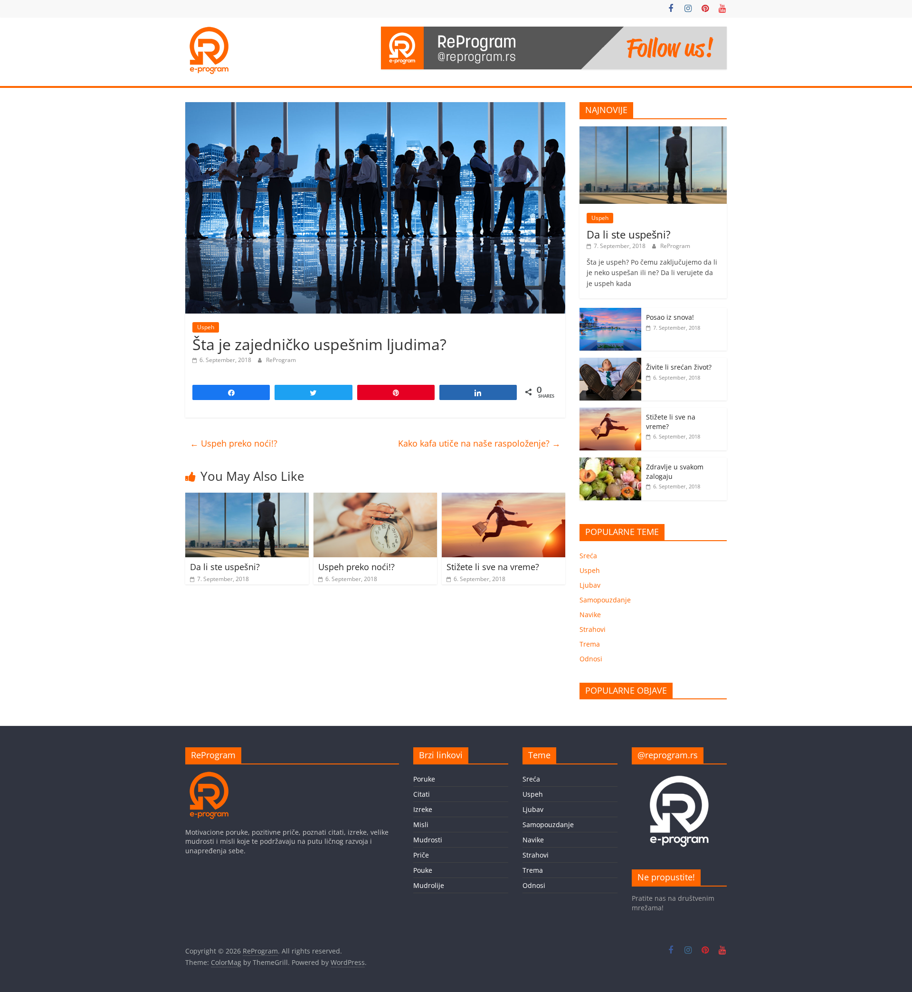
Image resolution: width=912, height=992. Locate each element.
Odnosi (591, 658)
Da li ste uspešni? (225, 566)
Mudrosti (427, 839)
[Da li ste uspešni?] (247, 498)
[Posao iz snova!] (610, 312)
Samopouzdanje (605, 599)
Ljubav (590, 585)
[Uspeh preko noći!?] (375, 498)
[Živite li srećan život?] (610, 362)
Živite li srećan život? (679, 367)
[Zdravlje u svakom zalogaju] (610, 462)
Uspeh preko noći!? (233, 443)
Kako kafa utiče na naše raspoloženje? (479, 443)
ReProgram (281, 360)
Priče (421, 854)
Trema (590, 644)
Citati (421, 794)
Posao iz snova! (670, 317)
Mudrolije (428, 885)
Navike (590, 614)
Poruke (424, 778)
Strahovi (593, 629)
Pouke (422, 870)
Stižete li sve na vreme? (492, 566)
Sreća (588, 555)
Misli (420, 824)
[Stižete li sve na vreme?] (503, 498)
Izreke (422, 809)
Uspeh (205, 327)
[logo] (209, 776)
